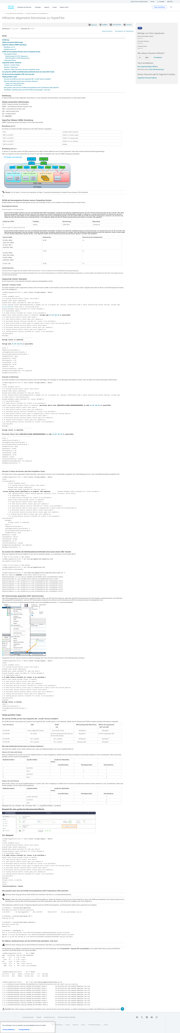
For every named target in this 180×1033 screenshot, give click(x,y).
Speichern (94, 25)
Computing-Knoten (10, 60)
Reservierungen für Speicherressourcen (17, 58)
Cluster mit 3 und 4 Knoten (13, 85)
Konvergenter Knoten (10, 54)
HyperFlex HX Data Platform (147, 78)
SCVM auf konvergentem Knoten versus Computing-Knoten (21, 51)
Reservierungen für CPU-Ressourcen (16, 56)
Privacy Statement (8, 1029)
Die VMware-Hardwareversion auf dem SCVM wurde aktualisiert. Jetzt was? (27, 90)
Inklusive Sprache (107, 31)
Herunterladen (117, 24)
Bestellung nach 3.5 (10, 49)
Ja (140, 57)
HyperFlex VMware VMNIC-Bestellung (14, 45)
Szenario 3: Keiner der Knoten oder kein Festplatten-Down (22, 69)
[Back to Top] (122, 1009)
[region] (27, 1027)
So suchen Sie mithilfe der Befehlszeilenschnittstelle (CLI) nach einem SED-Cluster (28, 72)
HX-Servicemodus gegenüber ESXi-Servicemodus (18, 74)
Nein (147, 57)
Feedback (158, 57)
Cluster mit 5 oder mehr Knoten (14, 83)
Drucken (129, 24)
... (2, 13)
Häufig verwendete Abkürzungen (12, 42)
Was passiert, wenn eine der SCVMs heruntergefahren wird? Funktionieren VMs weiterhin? (31, 87)
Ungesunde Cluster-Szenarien (12, 62)
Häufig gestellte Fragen (9, 76)
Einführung (5, 40)
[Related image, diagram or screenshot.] (37, 188)
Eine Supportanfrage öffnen (147, 66)
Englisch (104, 24)
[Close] (53, 1024)
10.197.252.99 (7, 307)
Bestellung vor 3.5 (9, 47)
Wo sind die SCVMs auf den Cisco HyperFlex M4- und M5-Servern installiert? (27, 79)
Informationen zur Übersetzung (124, 31)
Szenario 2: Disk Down (10, 67)
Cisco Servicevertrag (156, 69)
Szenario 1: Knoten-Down (12, 65)
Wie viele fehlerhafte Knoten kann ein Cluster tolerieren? (21, 81)
